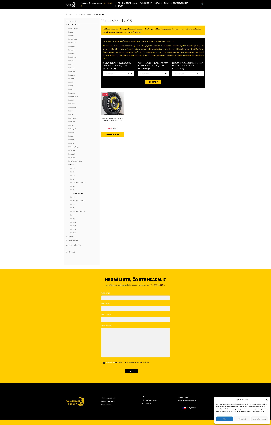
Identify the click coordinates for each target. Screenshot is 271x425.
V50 (74, 204)
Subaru (72, 150)
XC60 (74, 226)
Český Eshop (191, 408)
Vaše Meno (105, 293)
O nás (117, 3)
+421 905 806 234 (156, 285)
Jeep (71, 82)
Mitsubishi (73, 118)
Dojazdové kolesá (129, 3)
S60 (74, 179)
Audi (71, 32)
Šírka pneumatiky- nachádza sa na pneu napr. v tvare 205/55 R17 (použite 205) (117, 66)
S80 (74, 186)
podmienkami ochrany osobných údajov (132, 362)
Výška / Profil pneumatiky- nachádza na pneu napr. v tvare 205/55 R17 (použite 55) (153, 66)
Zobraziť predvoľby (259, 419)
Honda (72, 68)
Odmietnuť (242, 419)
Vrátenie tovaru (106, 405)
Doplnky (158, 3)
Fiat (71, 61)
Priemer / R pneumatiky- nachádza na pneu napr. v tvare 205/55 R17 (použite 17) (187, 66)
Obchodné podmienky (108, 398)
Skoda (72, 140)
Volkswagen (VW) (76, 161)
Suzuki (72, 154)
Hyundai (73, 71)
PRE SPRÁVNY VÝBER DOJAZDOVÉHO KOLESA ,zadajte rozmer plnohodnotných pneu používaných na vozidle (136, 41)
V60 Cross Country (79, 211)
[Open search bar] (203, 2)
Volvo (89, 14)
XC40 (74, 222)
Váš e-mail (105, 303)
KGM (71, 86)
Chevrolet (73, 39)
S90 (93, 14)
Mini (71, 115)
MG (71, 111)
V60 (74, 208)
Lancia (72, 93)
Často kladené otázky (108, 401)
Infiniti (72, 75)
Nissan (72, 122)
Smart (72, 143)
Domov (70, 14)
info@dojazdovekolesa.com (187, 401)
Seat (71, 136)
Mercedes (73, 107)
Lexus (72, 100)
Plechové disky (146, 3)
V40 (74, 197)
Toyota (72, 158)
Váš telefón (106, 314)
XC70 (74, 229)
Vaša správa (106, 325)
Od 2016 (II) (79, 193)
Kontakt (119, 6)
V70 (74, 215)
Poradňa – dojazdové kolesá (176, 3)
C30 (74, 168)
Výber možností (113, 134)
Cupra (72, 50)
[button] (267, 400)
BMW (71, 35)
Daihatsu (73, 57)
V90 (74, 219)
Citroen (72, 46)
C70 (74, 172)
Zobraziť (153, 82)
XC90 (74, 233)
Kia (71, 89)
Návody (70, 252)
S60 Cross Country (79, 183)
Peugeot (73, 129)
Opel (71, 125)
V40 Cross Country (79, 201)
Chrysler (73, 43)
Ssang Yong (74, 147)
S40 (74, 175)
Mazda (72, 104)
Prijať (224, 419)
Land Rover (74, 97)
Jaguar (72, 79)
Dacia (72, 54)
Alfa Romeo (74, 28)
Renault (73, 132)
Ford (71, 64)
